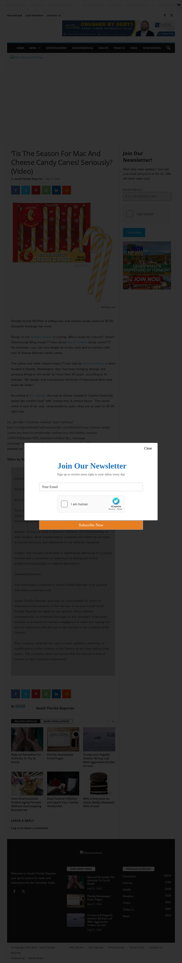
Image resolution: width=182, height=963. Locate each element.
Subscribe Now (91, 525)
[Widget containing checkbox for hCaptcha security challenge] (91, 504)
